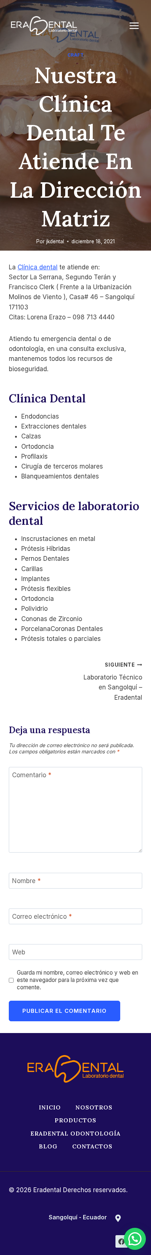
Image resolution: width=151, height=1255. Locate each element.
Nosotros (94, 1107)
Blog (48, 1146)
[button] (135, 1239)
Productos (75, 1120)
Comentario (31, 775)
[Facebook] (121, 1241)
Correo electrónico (42, 916)
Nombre (26, 881)
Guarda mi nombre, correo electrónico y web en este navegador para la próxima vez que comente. (77, 980)
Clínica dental (38, 267)
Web (18, 952)
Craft (75, 55)
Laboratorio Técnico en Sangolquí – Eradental (113, 681)
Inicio (50, 1107)
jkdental (55, 241)
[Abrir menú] (138, 25)
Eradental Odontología (75, 1133)
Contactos (92, 1146)
